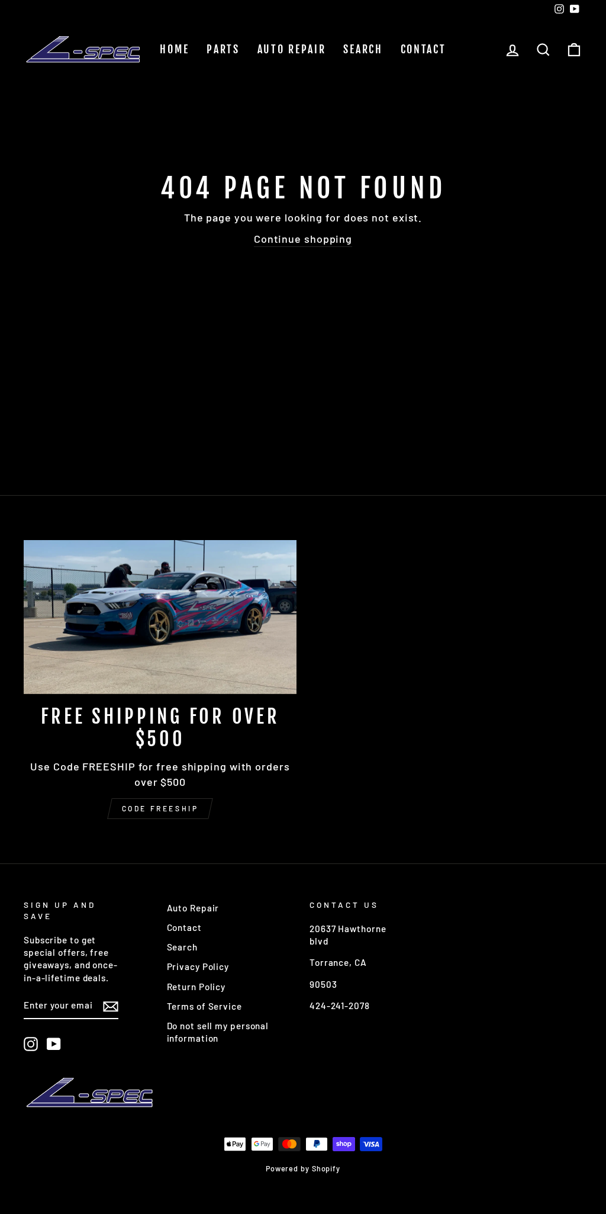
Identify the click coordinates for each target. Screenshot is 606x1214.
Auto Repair (291, 49)
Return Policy (196, 986)
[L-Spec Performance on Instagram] (31, 1044)
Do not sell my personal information (218, 1031)
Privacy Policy (198, 966)
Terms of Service (204, 1006)
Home (174, 49)
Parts (223, 49)
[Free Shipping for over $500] (160, 616)
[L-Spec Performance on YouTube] (54, 1044)
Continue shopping (303, 238)
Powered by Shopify (303, 1168)
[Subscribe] (110, 1006)
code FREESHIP (160, 808)
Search (362, 49)
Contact (423, 49)
